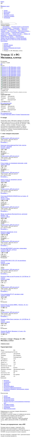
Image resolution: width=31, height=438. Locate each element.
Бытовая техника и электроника (20, 26)
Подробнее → (4, 142)
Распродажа (7, 12)
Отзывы (18, 114)
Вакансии (6, 383)
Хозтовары (23, 38)
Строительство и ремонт (18, 32)
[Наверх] (1, 421)
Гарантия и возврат (9, 16)
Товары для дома (17, 33)
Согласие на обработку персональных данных (16, 389)
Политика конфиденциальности (12, 387)
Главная (6, 43)
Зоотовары (24, 39)
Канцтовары (4, 29)
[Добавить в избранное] (8, 153)
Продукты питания (23, 31)
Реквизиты (7, 390)
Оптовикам (7, 17)
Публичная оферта (9, 386)
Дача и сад (24, 28)
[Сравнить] (7, 153)
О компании (7, 382)
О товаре (3, 114)
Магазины (6, 13)
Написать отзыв (5, 343)
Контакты (6, 380)
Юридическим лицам (9, 408)
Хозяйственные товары (7, 36)
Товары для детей (5, 33)
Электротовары (19, 36)
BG (1, 64)
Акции (6, 10)
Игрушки (3, 39)
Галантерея (16, 28)
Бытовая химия (6, 28)
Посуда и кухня (11, 31)
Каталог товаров (5, 25)
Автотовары (5, 26)
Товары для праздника (14, 35)
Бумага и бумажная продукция (12, 48)
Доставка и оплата (9, 14)
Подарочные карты (9, 400)
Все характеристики (6, 103)
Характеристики (24, 114)
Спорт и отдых (5, 32)
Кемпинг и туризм (14, 29)
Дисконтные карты (9, 398)
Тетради (6, 49)
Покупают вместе (10, 114)
